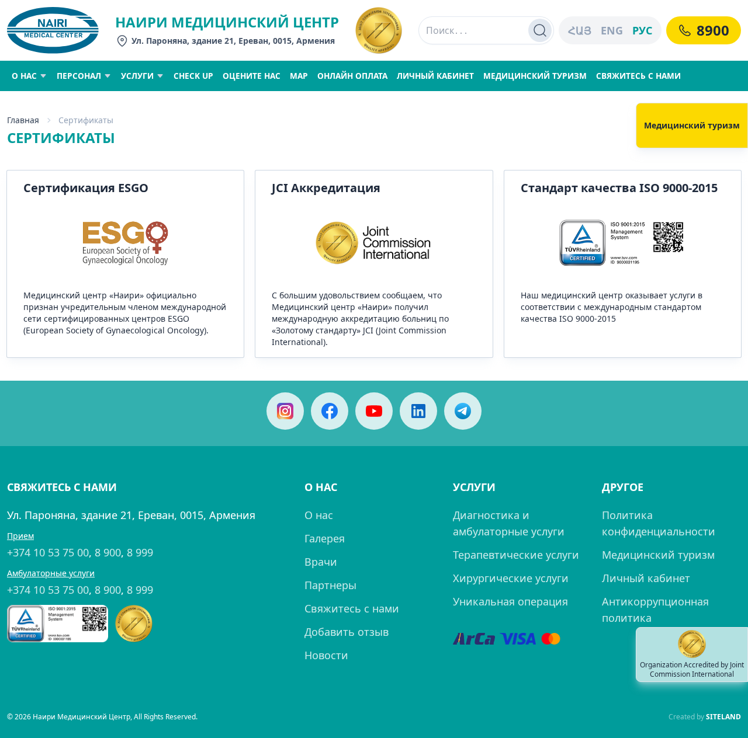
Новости (326, 655)
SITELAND (723, 717)
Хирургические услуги (511, 578)
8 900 (108, 552)
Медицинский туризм (658, 555)
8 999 (140, 552)
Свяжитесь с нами (351, 608)
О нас (318, 515)
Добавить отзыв (346, 632)
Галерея (324, 538)
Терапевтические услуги (516, 555)
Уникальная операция (510, 601)
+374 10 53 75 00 (48, 552)
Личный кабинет (646, 578)
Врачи (320, 562)
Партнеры (330, 585)
